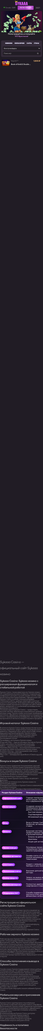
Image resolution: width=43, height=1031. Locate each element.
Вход (38, 7)
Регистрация (25, 8)
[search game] (38, 53)
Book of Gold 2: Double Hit (21, 64)
